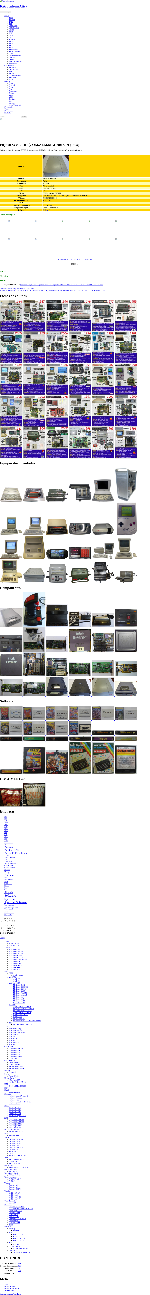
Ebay (6, 872)
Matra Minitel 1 (14, 1221)
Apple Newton (18, 975)
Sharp (6, 1133)
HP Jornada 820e (15, 1080)
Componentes (9, 65)
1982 (5, 821)
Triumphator (13, 1250)
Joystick (11, 79)
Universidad (8, 909)
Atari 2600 (8, 861)
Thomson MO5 (14, 1185)
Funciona (9, 875)
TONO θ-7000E (14, 1223)
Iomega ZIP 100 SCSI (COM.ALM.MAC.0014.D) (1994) (26, 290)
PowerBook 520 (19, 1003)
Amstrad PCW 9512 (16, 953)
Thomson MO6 (14, 1187)
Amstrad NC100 (14, 969)
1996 (5, 838)
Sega (5, 890)
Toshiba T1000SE (15, 1197)
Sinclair (11, 47)
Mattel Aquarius (14, 1092)
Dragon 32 (12, 1072)
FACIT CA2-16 (18, 1240)
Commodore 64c (14, 1054)
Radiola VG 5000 (15, 1114)
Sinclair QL (13, 1151)
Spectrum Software (15, 902)
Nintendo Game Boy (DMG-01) (20, 1102)
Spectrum (12, 99)
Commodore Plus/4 (15, 1056)
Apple (11, 22)
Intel (10, 1023)
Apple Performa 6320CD (22, 1013)
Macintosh (8, 880)
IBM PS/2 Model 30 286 (17, 1086)
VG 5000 (6, 911)
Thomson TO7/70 (15, 1189)
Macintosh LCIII (19, 1001)
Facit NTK (17, 1236)
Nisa (10, 1242)
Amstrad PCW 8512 (16, 951)
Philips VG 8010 (15, 1108)
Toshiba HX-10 (14, 1193)
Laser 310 (12, 1203)
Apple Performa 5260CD (22, 1007)
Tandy (11, 53)
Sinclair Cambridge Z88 (17, 1155)
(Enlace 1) (46, 210)
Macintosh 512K (19, 985)
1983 (6, 823)
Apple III (16, 979)
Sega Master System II (16, 1122)
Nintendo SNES (14, 1104)
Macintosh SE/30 (19, 991)
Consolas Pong (14, 28)
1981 (5, 818)
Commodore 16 (14, 1050)
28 (19, 1268)
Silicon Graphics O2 (16, 1131)
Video (11, 71)
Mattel (11, 36)
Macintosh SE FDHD (20, 987)
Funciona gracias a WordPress (10, 1294)
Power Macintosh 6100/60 (22, 1011)
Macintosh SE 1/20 (19, 989)
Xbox (11, 1225)
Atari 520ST (13, 1040)
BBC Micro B (14, 945)
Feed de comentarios (11, 1288)
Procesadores (13, 69)
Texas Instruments (15, 55)
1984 (6, 825)
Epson (11, 32)
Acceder (7, 1284)
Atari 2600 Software (10, 863)
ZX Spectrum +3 (15, 1143)
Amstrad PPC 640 (15, 963)
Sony (10, 45)
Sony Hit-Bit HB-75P (16, 1159)
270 (19, 1271)
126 (19, 1266)
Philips (11, 41)
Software (7, 81)
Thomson (12, 57)
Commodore (13, 26)
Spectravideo (13, 49)
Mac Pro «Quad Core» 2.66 (23, 1025)
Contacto (7, 113)
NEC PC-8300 (14, 1217)
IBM (10, 34)
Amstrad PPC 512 (15, 961)
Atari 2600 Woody (15, 1030)
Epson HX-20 (14, 1076)
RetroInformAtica (13, 6)
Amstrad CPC (11, 850)
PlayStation (13, 1161)
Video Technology (15, 61)
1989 (5, 835)
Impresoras (12, 77)
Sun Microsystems (15, 51)
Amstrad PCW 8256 (16, 949)
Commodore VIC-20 (16, 1048)
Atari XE (12, 1044)
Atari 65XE (13, 1038)
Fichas (6, 16)
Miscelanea (13, 63)
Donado (7, 870)
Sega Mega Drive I (15, 1124)
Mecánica (7, 1227)
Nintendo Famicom (15, 1098)
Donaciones (8, 111)
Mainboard (12, 67)
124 (19, 1263)
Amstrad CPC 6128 (16, 957)
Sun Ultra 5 (13, 1171)
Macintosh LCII (18, 999)
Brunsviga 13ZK (19, 1231)
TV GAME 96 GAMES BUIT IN (21, 1209)
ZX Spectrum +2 (15, 1141)
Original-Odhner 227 (20, 1248)
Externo (32, 288)
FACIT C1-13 (18, 1234)
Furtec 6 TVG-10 (15, 1062)
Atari (10, 24)
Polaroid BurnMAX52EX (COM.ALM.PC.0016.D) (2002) (78, 290)
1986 (6, 829)
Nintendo (12, 39)
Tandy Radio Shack (11, 1173)
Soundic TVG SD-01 (16, 1066)
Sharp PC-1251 (14, 1135)
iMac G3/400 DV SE (20, 1015)
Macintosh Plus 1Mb (20, 993)
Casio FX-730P (14, 1213)
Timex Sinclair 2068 (16, 1147)
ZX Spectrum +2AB (16, 1139)
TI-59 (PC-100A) (15, 1179)
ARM (11, 973)
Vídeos (6, 109)
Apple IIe (16, 981)
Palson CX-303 (14, 1064)
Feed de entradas (10, 1286)
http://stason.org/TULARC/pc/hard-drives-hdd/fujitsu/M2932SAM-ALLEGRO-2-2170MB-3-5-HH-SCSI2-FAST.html (61, 285)
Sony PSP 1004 (14, 1163)
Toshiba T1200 (14, 1195)
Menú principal (5, 12)
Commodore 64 (14, 1052)
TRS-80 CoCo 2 (14, 1175)
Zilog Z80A (8, 915)
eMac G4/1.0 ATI (19, 1019)
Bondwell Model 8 (15, 1211)
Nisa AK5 (16, 1244)
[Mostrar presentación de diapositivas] (75, 260)
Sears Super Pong (15, 1029)
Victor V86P (13, 1215)
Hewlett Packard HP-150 (17, 1082)
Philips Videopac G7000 (17, 1116)
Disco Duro (25, 288)
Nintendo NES (14, 1100)
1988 (5, 833)
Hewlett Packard (10, 1078)
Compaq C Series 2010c (17, 1219)
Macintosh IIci (18, 997)
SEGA (11, 43)
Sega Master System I (16, 1120)
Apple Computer (10, 857)
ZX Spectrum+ (14, 1145)
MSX (11, 38)
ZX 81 (11, 1153)
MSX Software (8, 883)
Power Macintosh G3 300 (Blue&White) (27, 1021)
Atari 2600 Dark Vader (17, 1032)
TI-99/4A (12, 1181)
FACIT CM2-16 (19, 1238)
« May (2, 938)
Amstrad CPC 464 (15, 955)
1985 (5, 827)
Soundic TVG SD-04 (16, 1068)
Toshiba (11, 59)
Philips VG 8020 (15, 1110)
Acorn (11, 18)
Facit (10, 1232)
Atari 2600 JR (14, 1034)
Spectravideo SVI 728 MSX (18, 1167)
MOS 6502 (13, 977)
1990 (6, 837)
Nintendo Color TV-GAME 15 (19, 1096)
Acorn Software (8, 843)
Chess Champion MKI (16, 1207)
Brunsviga (12, 1229)
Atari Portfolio (14, 1042)
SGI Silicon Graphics (11, 1130)
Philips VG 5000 (15, 1112)
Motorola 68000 (14, 983)
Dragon (11, 30)
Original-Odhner (14, 1246)
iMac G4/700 (17, 1017)
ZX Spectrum (13, 1149)
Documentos (8, 107)
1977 (5, 817)
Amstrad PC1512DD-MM (18, 959)
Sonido (11, 73)
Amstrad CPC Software (15, 852)
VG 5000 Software (9, 913)
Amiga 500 (13, 1058)
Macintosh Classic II (20, 995)
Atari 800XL (13, 1036)
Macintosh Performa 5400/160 (23, 1009)
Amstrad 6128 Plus (15, 965)
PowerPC (12, 1005)
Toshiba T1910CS (15, 1199)
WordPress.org (9, 1290)
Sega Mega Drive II (16, 1126)
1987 (6, 831)
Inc (5, 877)
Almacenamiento (15, 75)
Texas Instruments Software (11, 907)
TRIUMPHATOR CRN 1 (22, 1252)
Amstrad (12, 20)
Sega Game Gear (15, 1128)
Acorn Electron (14, 943)
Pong (5, 888)
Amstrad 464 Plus (15, 967)
